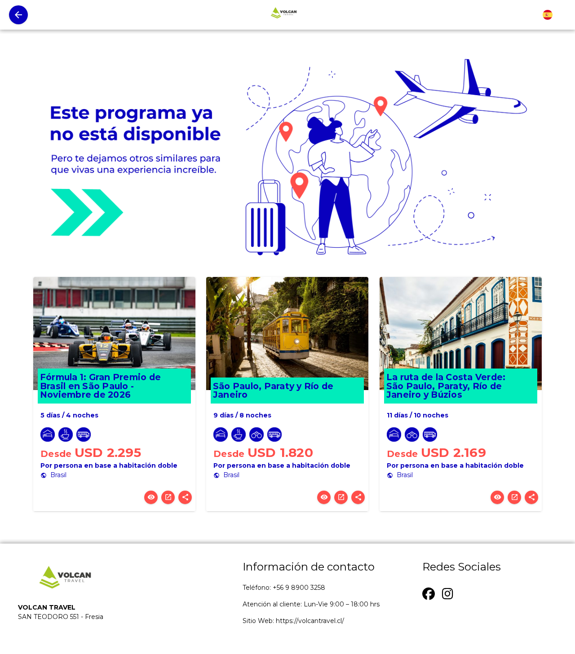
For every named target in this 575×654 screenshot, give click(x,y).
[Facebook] (428, 592)
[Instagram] (448, 592)
